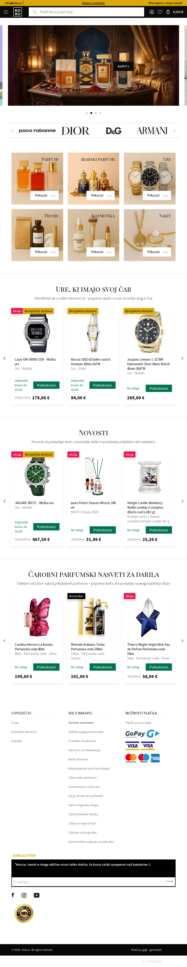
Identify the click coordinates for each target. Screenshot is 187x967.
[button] (87, 113)
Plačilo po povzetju (138, 723)
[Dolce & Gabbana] (113, 130)
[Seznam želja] (160, 12)
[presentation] (12, 130)
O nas (15, 723)
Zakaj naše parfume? (82, 777)
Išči (33, 11)
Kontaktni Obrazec (24, 732)
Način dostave (78, 759)
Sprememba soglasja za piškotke (91, 842)
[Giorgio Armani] (151, 130)
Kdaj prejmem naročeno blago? (89, 768)
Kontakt (16, 741)
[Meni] (6, 12)
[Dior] (74, 130)
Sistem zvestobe (68, 3)
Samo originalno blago (83, 805)
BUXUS (157, 961)
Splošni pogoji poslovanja (85, 732)
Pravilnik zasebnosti (82, 741)
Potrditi (169, 881)
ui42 (144, 949)
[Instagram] (24, 895)
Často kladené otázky (83, 814)
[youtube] (36, 895)
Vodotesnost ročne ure (84, 787)
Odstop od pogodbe (82, 832)
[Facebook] (12, 895)
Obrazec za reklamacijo (84, 750)
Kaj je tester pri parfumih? (86, 796)
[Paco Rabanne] (36, 130)
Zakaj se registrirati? (82, 823)
